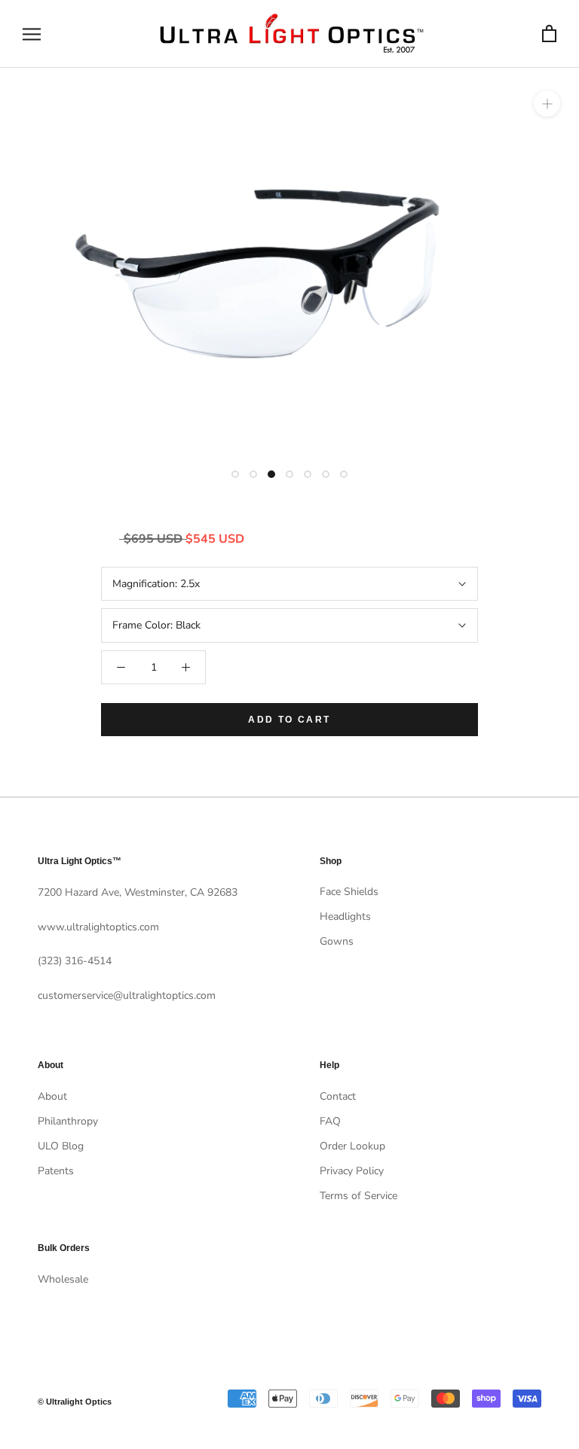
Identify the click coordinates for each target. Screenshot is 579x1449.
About (52, 1096)
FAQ (330, 1121)
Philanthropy (68, 1121)
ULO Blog (61, 1146)
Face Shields (349, 891)
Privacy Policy (352, 1171)
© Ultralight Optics (75, 1401)
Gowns (337, 941)
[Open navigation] (32, 34)
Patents (56, 1171)
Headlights (345, 916)
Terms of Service (358, 1196)
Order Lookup (352, 1146)
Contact (338, 1096)
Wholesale (63, 1279)
